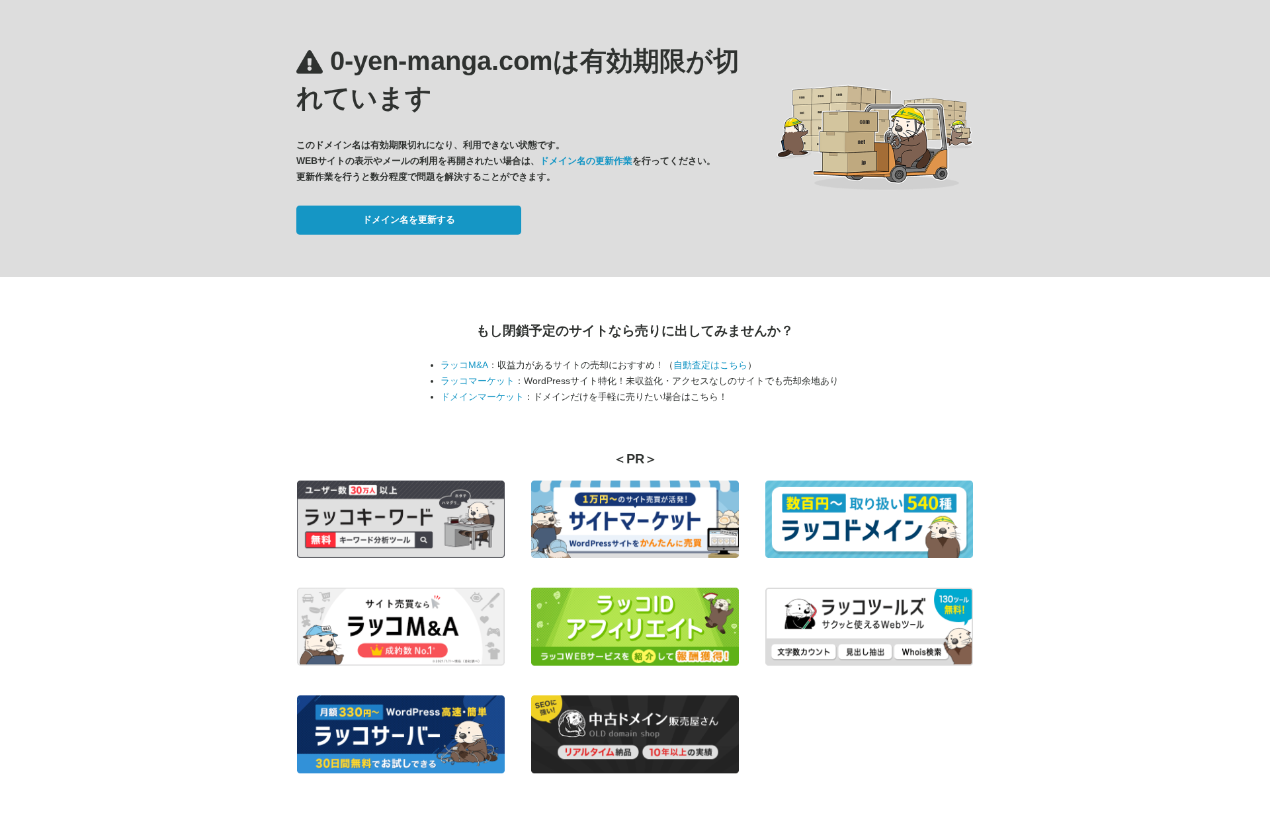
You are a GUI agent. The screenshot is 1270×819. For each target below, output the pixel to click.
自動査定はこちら (710, 365)
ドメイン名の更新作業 (586, 160)
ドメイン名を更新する (408, 219)
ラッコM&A (464, 365)
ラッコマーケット (478, 380)
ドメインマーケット (482, 396)
